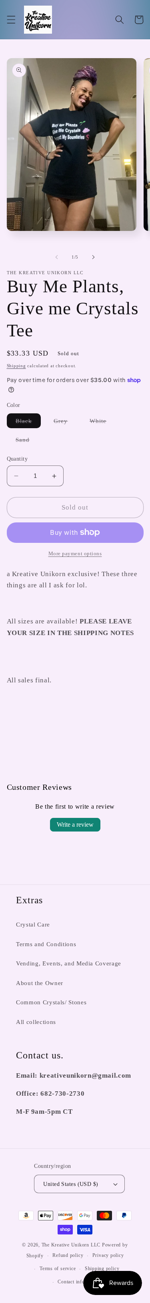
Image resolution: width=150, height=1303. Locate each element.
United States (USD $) (70, 1184)
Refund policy (67, 1255)
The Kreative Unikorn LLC (71, 1245)
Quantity (17, 458)
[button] (10, 19)
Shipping (16, 365)
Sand (27, 441)
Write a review (75, 824)
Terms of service (58, 1268)
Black (28, 422)
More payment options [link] (75, 553)
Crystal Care (33, 924)
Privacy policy (108, 1255)
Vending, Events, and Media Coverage (68, 963)
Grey (65, 422)
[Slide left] (56, 257)
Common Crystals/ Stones (51, 1002)
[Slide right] (93, 257)
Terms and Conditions (46, 944)
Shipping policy (102, 1268)
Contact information (79, 1282)
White (103, 422)
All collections (36, 1021)
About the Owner (39, 982)
